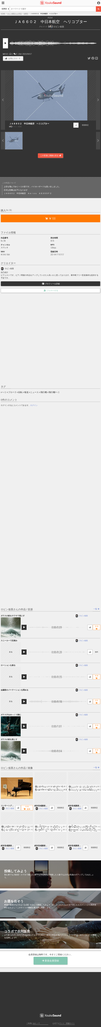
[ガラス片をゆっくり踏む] (11, 726)
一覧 (95, 609)
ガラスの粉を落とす (9, 739)
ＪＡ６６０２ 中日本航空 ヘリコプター (29, 123)
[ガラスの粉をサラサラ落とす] (11, 627)
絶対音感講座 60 (41, 806)
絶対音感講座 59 (75, 806)
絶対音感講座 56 (75, 846)
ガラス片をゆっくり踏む (11, 715)
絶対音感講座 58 (8, 846)
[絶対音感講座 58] (17, 828)
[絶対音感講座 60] (50, 788)
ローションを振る (8, 665)
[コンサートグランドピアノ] (17, 788)
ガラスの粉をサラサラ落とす (13, 616)
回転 (20, 392)
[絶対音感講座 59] (84, 788)
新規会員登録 (51, 960)
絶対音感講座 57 (41, 846)
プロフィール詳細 (52, 284)
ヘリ (4, 392)
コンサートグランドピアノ (7, 805)
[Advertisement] (50, 168)
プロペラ (12, 392)
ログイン (34, 405)
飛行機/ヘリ (54, 392)
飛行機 (44, 392)
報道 (26, 392)
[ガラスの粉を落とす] (11, 751)
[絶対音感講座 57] (50, 828)
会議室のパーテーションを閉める (14, 690)
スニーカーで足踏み (9, 640)
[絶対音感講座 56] (84, 828)
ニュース (34, 392)
